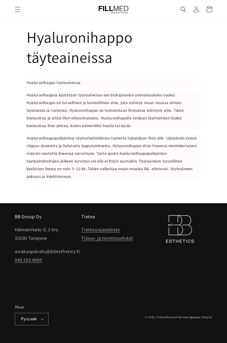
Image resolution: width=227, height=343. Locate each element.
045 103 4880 (28, 260)
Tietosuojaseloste (100, 230)
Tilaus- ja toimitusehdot (107, 238)
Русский (29, 318)
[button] (17, 9)
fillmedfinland (166, 317)
